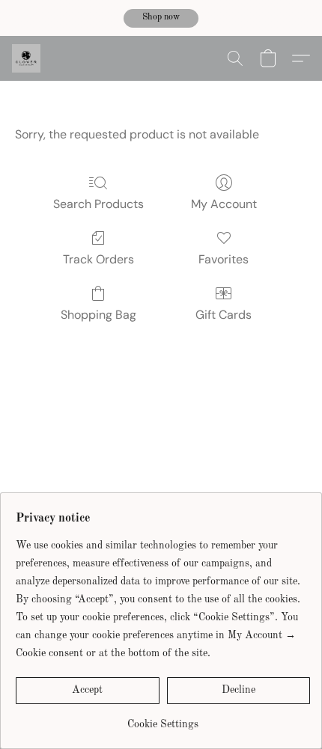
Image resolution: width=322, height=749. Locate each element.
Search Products (98, 204)
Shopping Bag (98, 314)
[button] (161, 18)
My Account (224, 204)
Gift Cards (223, 314)
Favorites (223, 259)
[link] (163, 718)
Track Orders (98, 259)
